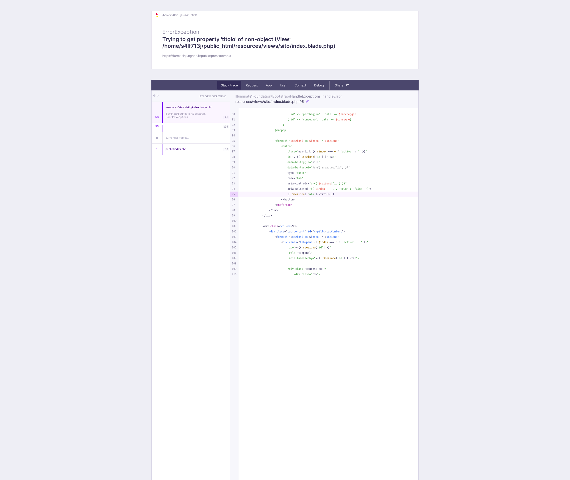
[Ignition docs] (158, 15)
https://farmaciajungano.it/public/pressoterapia (196, 56)
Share (339, 85)
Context (300, 85)
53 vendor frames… (177, 137)
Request (252, 85)
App (269, 85)
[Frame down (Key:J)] (158, 96)
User (283, 85)
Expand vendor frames (212, 96)
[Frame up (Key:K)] (154, 96)
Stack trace (229, 85)
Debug (319, 85)
